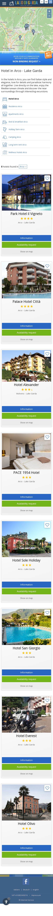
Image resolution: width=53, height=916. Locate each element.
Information (26, 238)
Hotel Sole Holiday (26, 560)
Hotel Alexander (26, 384)
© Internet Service (26, 900)
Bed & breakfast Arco (18, 121)
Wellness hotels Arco (18, 152)
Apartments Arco (16, 114)
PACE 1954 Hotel (26, 472)
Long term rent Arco (17, 144)
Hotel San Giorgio (26, 648)
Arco (22, 166)
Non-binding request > (26, 59)
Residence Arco (15, 106)
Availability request (26, 244)
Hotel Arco (14, 98)
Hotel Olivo (26, 823)
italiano (17, 889)
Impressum (36, 895)
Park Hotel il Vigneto (26, 213)
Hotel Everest (26, 735)
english (36, 889)
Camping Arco (15, 137)
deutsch (26, 889)
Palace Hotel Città (26, 301)
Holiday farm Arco (16, 129)
